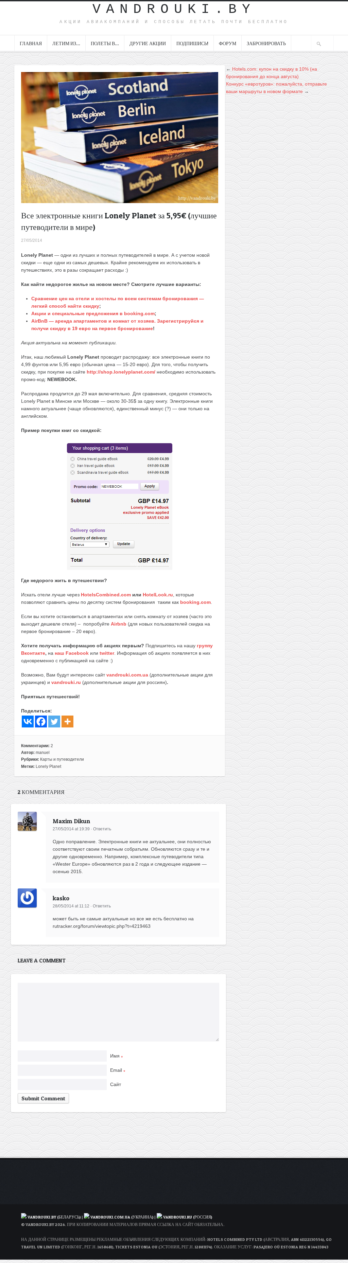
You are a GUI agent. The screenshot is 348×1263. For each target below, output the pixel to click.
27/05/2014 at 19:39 (71, 829)
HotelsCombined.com (106, 594)
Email (117, 1070)
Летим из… (66, 43)
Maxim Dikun (71, 821)
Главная (31, 43)
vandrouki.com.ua (127, 675)
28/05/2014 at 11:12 (71, 906)
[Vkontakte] (28, 721)
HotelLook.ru (158, 594)
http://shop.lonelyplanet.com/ (121, 372)
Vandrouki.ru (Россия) (187, 1217)
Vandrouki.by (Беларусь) (55, 1217)
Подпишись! (192, 43)
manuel (43, 752)
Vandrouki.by (174, 9)
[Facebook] (41, 721)
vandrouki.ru (66, 682)
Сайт (115, 1084)
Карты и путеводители (62, 759)
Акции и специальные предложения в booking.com (93, 313)
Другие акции (147, 43)
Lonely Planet (48, 766)
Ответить (102, 829)
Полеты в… (105, 43)
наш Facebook (72, 653)
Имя (116, 1056)
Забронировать (266, 43)
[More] (67, 721)
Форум (227, 43)
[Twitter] (54, 721)
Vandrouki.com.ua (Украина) (121, 1217)
